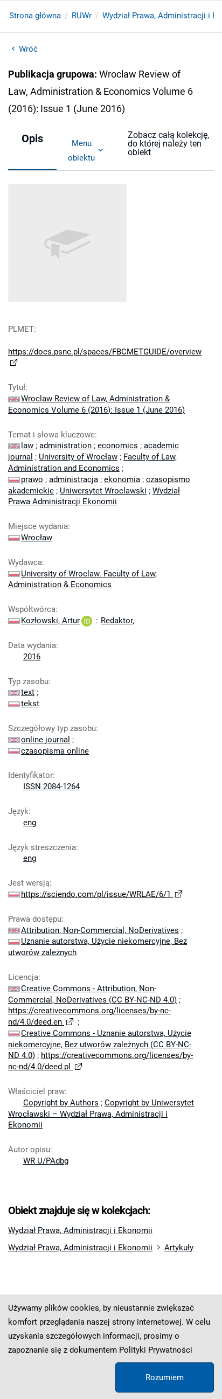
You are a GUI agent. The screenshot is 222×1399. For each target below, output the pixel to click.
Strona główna (35, 15)
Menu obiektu (81, 150)
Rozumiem (164, 1377)
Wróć (28, 49)
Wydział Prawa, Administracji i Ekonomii (80, 1230)
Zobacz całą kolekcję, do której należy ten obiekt (168, 143)
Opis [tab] (32, 138)
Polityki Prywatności (155, 1350)
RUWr (82, 15)
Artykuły (178, 1247)
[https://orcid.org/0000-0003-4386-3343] (86, 620)
